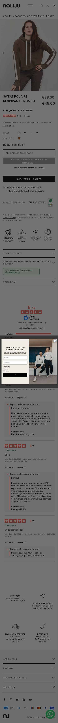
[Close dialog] (55, 340)
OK (15, 374)
